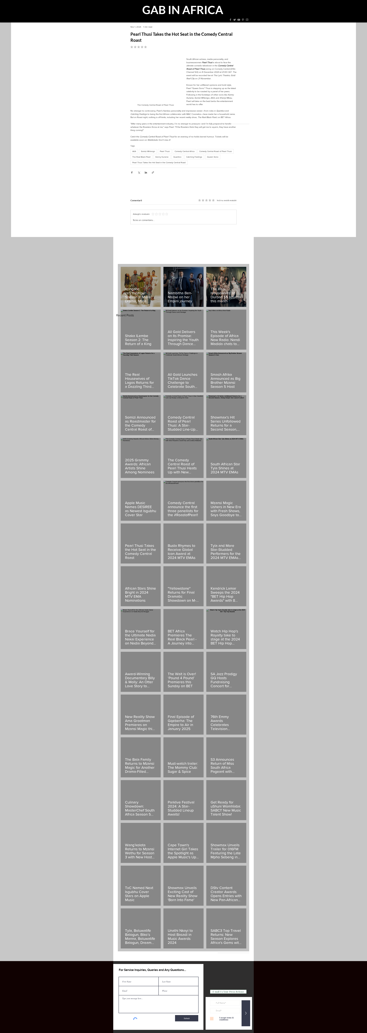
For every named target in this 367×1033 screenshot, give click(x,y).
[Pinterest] (243, 19)
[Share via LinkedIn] (146, 172)
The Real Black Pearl (141, 157)
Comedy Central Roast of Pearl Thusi (215, 151)
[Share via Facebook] (131, 172)
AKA (134, 151)
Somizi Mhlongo (148, 151)
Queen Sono (212, 157)
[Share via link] (153, 172)
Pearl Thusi (165, 151)
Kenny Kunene (161, 157)
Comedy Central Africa (184, 151)
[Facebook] (230, 19)
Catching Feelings (194, 157)
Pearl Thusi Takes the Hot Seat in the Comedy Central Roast (159, 162)
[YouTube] (238, 19)
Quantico (177, 157)
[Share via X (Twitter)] (138, 172)
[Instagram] (247, 19)
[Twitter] (234, 19)
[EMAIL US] (218, 20)
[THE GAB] (148, 20)
